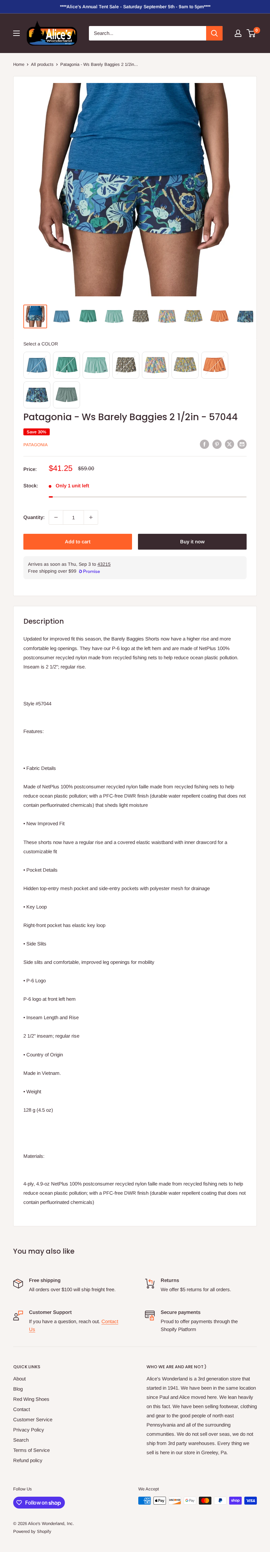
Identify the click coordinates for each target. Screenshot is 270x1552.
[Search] (214, 33)
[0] (251, 33)
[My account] (238, 33)
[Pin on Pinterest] (217, 444)
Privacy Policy (28, 1429)
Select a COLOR (40, 343)
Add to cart (78, 541)
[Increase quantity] (91, 517)
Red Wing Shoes (31, 1399)
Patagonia (35, 444)
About (19, 1378)
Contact (21, 1409)
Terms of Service (31, 1450)
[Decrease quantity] (56, 517)
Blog (18, 1389)
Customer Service (32, 1419)
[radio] (36, 365)
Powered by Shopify (32, 1531)
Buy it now (192, 541)
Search (21, 1440)
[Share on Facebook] (204, 444)
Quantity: (34, 517)
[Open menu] (16, 33)
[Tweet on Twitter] (229, 444)
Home (18, 64)
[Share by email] (242, 444)
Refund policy (27, 1460)
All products (42, 64)
